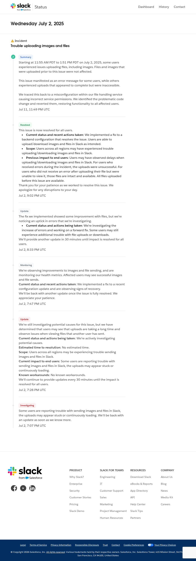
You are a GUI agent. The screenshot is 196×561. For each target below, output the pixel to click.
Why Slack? (76, 477)
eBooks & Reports (141, 484)
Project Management (113, 511)
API (132, 497)
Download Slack (140, 477)
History (164, 7)
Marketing (106, 504)
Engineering (107, 477)
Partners (135, 518)
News (164, 490)
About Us (166, 477)
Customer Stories (80, 497)
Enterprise (75, 484)
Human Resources (111, 518)
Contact (179, 7)
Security (74, 490)
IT (101, 484)
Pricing (73, 504)
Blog (164, 484)
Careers (165, 504)
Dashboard (146, 7)
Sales (103, 497)
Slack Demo (76, 511)
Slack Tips (136, 511)
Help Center (137, 504)
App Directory (139, 490)
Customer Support (111, 490)
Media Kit (167, 497)
